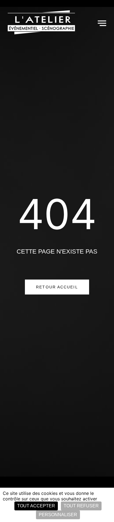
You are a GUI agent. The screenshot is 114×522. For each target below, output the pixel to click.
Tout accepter (36, 505)
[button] (101, 22)
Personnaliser (58, 514)
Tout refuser (81, 505)
